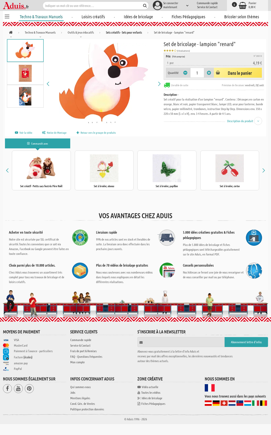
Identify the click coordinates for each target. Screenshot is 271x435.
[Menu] (7, 16)
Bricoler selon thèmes (241, 16)
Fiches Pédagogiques (188, 16)
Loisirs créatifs (93, 16)
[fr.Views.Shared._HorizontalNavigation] (11, 33)
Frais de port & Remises (83, 351)
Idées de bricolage (138, 16)
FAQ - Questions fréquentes (86, 356)
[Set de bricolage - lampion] (104, 84)
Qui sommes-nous (80, 387)
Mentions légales (80, 398)
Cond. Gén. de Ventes (82, 403)
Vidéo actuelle (150, 387)
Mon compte (77, 362)
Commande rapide (207, 3)
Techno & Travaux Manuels (41, 16)
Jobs (72, 392)
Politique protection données (87, 409)
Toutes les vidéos (150, 392)
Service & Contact (207, 7)
